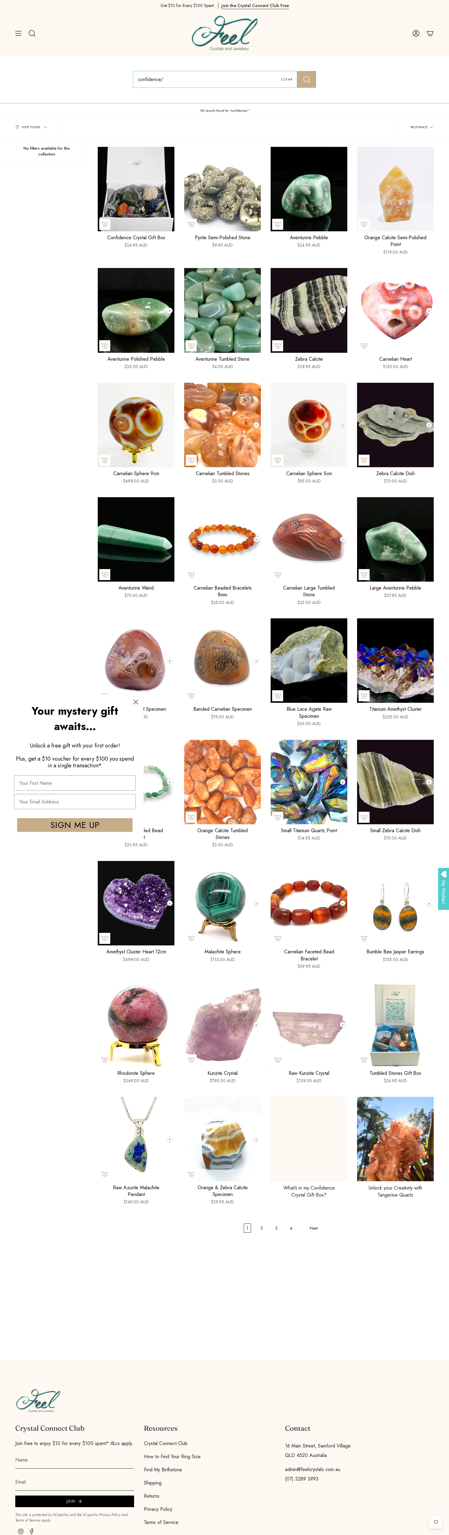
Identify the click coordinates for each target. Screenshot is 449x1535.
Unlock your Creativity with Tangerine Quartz (395, 1191)
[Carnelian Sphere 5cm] (309, 425)
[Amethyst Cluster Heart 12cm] (136, 903)
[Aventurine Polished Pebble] (136, 310)
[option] (309, 1139)
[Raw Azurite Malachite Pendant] (136, 1139)
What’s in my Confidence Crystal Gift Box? (309, 1191)
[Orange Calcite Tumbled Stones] (222, 782)
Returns (151, 1496)
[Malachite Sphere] (222, 903)
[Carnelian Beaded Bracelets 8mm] (222, 539)
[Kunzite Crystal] (222, 1024)
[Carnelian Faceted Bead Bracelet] (309, 903)
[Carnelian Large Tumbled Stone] (309, 539)
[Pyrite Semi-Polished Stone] (222, 189)
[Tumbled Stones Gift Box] (395, 1024)
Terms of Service (27, 1520)
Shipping (153, 1482)
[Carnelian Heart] (395, 310)
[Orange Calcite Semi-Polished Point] (395, 189)
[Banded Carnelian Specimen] (222, 660)
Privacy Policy (109, 1515)
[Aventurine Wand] (136, 539)
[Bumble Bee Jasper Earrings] (395, 903)
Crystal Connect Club (166, 1443)
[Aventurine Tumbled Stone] (222, 310)
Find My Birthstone (163, 1469)
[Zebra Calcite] (309, 310)
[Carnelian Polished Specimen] (136, 660)
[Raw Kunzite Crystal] (309, 1024)
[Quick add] (104, 224)
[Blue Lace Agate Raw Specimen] (309, 660)
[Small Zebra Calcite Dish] (395, 782)
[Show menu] (18, 33)
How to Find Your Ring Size (172, 1456)
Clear (286, 79)
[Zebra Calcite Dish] (395, 425)
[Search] (306, 79)
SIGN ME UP (75, 824)
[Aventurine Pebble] (309, 189)
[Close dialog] (135, 702)
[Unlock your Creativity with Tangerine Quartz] (395, 1139)
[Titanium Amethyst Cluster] (395, 660)
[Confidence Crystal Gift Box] (136, 189)
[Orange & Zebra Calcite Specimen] (222, 1139)
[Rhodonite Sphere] (136, 1024)
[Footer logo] (38, 1401)
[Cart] (430, 33)
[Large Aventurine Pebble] (395, 539)
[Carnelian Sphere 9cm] (136, 425)
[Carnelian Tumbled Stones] (222, 425)
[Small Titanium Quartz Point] (309, 782)
